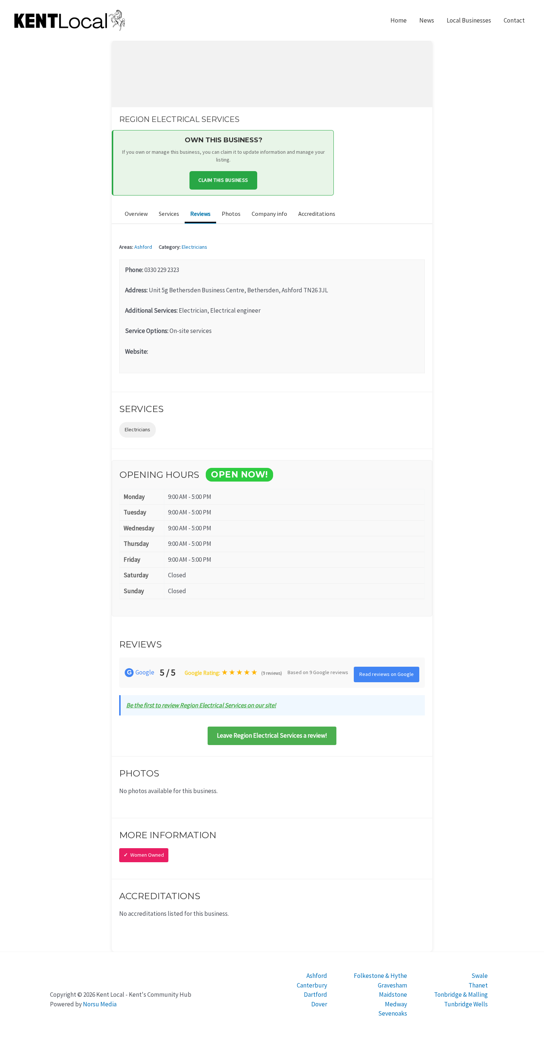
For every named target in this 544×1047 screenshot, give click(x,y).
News (426, 20)
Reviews (200, 213)
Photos (231, 213)
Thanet (478, 985)
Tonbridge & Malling (461, 994)
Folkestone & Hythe (380, 976)
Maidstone (393, 994)
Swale (479, 976)
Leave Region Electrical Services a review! (272, 735)
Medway (396, 1004)
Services (169, 213)
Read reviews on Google (386, 674)
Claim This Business (223, 180)
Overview (136, 213)
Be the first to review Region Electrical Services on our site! (201, 705)
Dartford (315, 994)
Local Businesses (469, 20)
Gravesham (392, 985)
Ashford (143, 247)
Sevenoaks (392, 1013)
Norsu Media (100, 1004)
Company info (269, 213)
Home (398, 20)
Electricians (194, 247)
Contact (514, 20)
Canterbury (312, 985)
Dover (319, 1004)
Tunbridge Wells (466, 1004)
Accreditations (316, 213)
